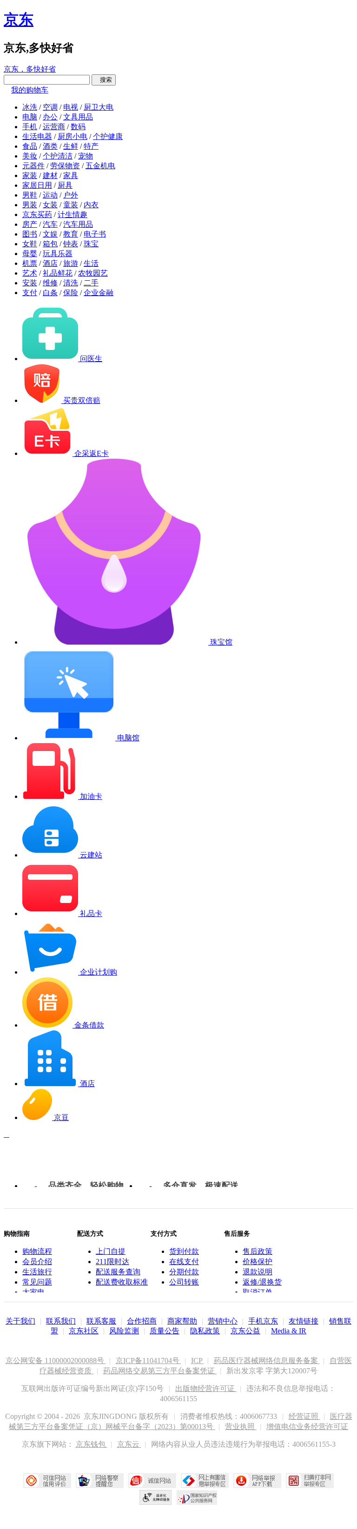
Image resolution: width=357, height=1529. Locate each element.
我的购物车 (29, 90)
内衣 (91, 205)
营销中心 (223, 1321)
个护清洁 (58, 156)
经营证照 (304, 1416)
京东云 (129, 1444)
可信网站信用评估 (47, 1480)
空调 (50, 107)
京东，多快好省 (30, 69)
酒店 (50, 263)
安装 (29, 283)
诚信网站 (152, 1480)
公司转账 (184, 1282)
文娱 (50, 234)
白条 (50, 293)
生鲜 (70, 146)
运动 (50, 195)
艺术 (29, 273)
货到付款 (184, 1251)
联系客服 (101, 1321)
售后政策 (257, 1251)
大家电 (33, 1292)
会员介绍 (37, 1261)
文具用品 (78, 117)
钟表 (70, 244)
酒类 (50, 146)
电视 (70, 107)
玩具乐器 (58, 253)
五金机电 (100, 166)
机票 (29, 263)
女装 (50, 205)
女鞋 (29, 244)
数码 (78, 127)
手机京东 (263, 1321)
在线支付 (184, 1261)
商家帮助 (182, 1321)
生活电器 (37, 136)
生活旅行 (37, 1272)
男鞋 (29, 195)
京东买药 (37, 214)
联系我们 (61, 1321)
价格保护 (257, 1261)
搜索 (103, 79)
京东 (18, 19)
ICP (197, 1360)
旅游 (70, 263)
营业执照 (241, 1426)
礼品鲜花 (58, 273)
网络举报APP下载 (257, 1480)
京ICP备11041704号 (148, 1360)
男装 (29, 205)
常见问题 (37, 1282)
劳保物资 (65, 166)
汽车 (50, 224)
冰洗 (29, 107)
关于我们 (20, 1321)
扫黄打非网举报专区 (310, 1480)
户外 (70, 195)
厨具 (65, 185)
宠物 (85, 156)
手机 (29, 127)
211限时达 (112, 1261)
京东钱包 (91, 1444)
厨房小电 (72, 136)
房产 (29, 224)
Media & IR (288, 1331)
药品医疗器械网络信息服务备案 (267, 1360)
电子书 (95, 234)
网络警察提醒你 (100, 1480)
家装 (29, 175)
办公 (50, 117)
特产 (91, 146)
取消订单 (257, 1292)
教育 (70, 234)
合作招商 (142, 1321)
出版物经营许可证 (206, 1388)
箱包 (50, 244)
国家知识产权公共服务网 (197, 1497)
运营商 (54, 127)
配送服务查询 (118, 1272)
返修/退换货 (262, 1282)
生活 (91, 263)
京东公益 (245, 1331)
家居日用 (37, 185)
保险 (70, 293)
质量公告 (164, 1331)
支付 (29, 293)
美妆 (29, 156)
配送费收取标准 (122, 1282)
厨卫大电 (98, 107)
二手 (91, 283)
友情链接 (303, 1321)
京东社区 (84, 1331)
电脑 (29, 117)
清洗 (70, 283)
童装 (70, 205)
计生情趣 (72, 214)
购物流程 (37, 1251)
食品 (29, 146)
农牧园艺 (93, 273)
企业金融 (98, 293)
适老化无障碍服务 (155, 1497)
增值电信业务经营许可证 (307, 1426)
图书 (29, 234)
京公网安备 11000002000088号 (56, 1360)
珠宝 (91, 244)
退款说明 (257, 1272)
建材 (50, 175)
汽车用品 (78, 224)
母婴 (29, 253)
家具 (70, 175)
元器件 (33, 166)
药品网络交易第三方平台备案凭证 (160, 1371)
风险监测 (124, 1331)
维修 (50, 283)
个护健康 (108, 136)
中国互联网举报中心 (205, 1480)
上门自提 (111, 1251)
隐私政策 (205, 1331)
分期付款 (184, 1272)
